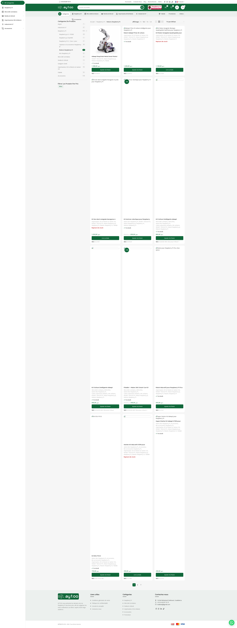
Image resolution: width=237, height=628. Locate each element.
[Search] (142, 7)
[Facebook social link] (165, 1)
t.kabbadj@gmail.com (163, 604)
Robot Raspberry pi (110, 59)
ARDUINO (171, 221)
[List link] (105, 600)
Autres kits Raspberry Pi (131, 221)
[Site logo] (66, 7)
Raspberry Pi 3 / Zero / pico (68, 41)
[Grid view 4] (162, 21)
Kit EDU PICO (96, 556)
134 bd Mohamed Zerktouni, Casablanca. (169, 600)
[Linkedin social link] (169, 1)
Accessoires (62, 76)
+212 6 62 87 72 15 (163, 602)
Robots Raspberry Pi (66, 50)
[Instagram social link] (167, 1)
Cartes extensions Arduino (164, 225)
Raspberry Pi (62, 31)
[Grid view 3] (159, 21)
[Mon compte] (177, 7)
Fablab (60, 72)
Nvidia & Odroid (63, 60)
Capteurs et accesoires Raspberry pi (70, 45)
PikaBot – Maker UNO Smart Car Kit (136, 387)
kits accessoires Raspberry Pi (100, 560)
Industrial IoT (62, 27)
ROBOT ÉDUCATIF (97, 59)
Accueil (92, 22)
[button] (105, 70)
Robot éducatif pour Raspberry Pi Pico (169, 387)
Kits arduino (176, 225)
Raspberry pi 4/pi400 (66, 38)
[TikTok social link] (172, 1)
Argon (60, 24)
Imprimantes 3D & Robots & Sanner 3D (69, 68)
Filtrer (60, 86)
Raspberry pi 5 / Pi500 (66, 34)
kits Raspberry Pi (64, 53)
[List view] (156, 21)
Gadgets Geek (62, 64)
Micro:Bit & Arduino (64, 57)
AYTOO (60, 624)
